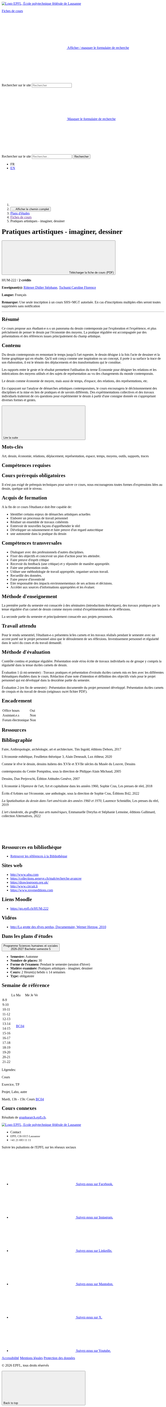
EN (12, 168)
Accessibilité (10, 1358)
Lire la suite (11, 437)
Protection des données (59, 1358)
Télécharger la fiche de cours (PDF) (91, 272)
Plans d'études (20, 213)
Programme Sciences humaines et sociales (30, 947)
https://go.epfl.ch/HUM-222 (29, 908)
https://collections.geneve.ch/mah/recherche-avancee (45, 878)
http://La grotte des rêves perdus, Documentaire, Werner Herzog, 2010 (58, 927)
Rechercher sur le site (16, 85)
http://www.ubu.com (24, 874)
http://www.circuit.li (24, 886)
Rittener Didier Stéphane (40, 287)
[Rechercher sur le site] (34, 152)
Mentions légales (31, 1358)
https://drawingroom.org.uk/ (29, 882)
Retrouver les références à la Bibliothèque (38, 856)
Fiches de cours (12, 11)
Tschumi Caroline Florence (77, 287)
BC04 (20, 1026)
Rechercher (81, 156)
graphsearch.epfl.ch (32, 1117)
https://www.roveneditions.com (31, 890)
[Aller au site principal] (42, 205)
